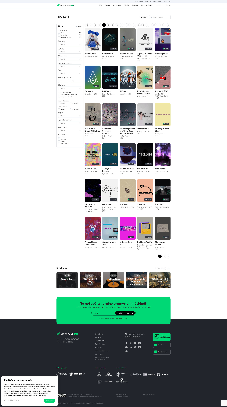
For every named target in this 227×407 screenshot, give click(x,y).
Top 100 (158, 5)
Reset (79, 26)
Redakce (98, 337)
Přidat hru (167, 1)
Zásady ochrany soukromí (95, 403)
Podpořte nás (100, 341)
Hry (100, 5)
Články (126, 5)
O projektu (99, 334)
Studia (107, 5)
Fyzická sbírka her (102, 351)
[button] (164, 25)
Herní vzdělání (146, 5)
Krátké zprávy (157, 1)
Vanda (152, 394)
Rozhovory (117, 5)
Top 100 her (99, 354)
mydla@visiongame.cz (132, 337)
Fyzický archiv (138, 1)
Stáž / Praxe (100, 344)
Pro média (98, 347)
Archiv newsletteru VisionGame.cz (102, 359)
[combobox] (69, 44)
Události (135, 5)
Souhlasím (49, 401)
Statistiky (148, 1)
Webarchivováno (121, 394)
